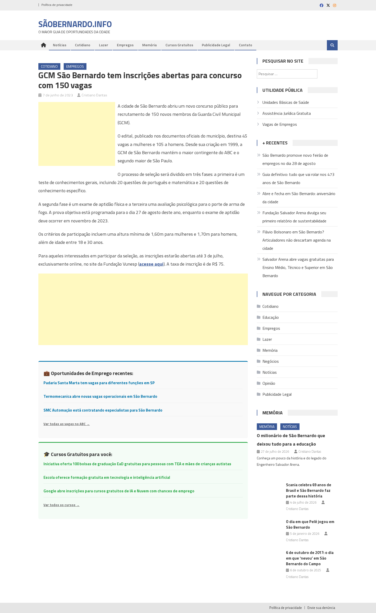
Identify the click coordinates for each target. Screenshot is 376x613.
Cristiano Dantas (94, 95)
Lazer (103, 45)
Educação (270, 317)
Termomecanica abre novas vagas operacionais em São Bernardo (100, 396)
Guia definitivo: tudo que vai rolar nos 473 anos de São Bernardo (298, 178)
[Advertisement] (76, 134)
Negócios (270, 361)
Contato (245, 45)
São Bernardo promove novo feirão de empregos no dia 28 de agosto (295, 159)
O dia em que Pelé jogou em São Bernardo (310, 524)
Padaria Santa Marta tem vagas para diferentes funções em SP (99, 383)
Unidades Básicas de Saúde (285, 102)
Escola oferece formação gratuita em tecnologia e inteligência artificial (106, 477)
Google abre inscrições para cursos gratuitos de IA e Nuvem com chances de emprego (118, 491)
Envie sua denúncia (321, 607)
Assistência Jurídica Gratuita (286, 113)
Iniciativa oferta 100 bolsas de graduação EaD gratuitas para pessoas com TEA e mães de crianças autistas (137, 464)
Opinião (268, 383)
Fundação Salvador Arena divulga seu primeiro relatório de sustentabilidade (294, 217)
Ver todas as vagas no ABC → (66, 423)
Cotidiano (82, 45)
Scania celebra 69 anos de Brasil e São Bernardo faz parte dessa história (308, 490)
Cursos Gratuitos (179, 45)
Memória (149, 45)
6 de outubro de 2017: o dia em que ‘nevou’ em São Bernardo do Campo (310, 558)
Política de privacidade (56, 4)
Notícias (59, 45)
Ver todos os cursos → (61, 504)
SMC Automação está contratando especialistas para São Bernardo (102, 410)
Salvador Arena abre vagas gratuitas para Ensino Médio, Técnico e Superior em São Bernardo (298, 267)
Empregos (125, 45)
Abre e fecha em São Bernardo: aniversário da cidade (298, 197)
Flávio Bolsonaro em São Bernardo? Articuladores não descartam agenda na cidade (296, 240)
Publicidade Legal (216, 45)
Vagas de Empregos (279, 124)
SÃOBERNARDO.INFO (75, 24)
